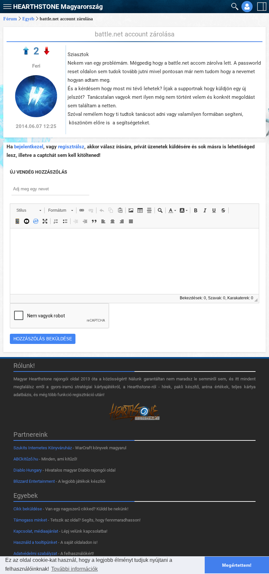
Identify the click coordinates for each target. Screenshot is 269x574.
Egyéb (28, 18)
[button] (6, 5)
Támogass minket (30, 520)
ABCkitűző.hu (25, 459)
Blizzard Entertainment (34, 481)
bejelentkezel (28, 147)
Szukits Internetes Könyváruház (42, 447)
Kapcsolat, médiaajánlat (35, 531)
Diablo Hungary (27, 470)
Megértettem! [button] (237, 565)
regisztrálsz (71, 147)
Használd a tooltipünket (35, 542)
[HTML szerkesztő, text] (134, 261)
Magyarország (58, 7)
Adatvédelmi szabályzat (35, 553)
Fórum (10, 18)
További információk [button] (74, 569)
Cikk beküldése (27, 508)
